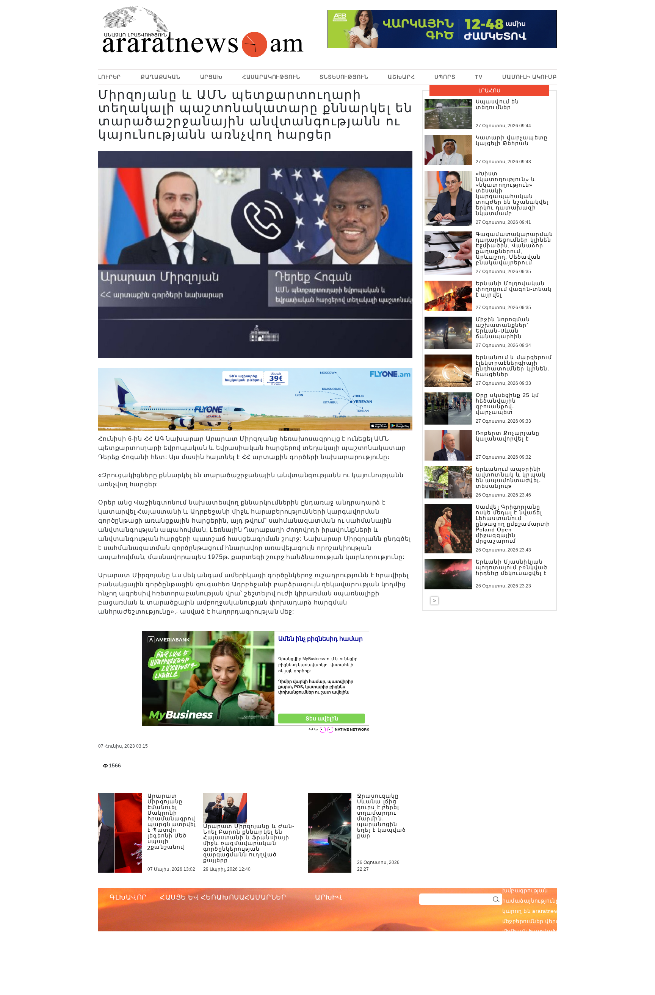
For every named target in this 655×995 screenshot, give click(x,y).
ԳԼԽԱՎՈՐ (128, 897)
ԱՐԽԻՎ (328, 897)
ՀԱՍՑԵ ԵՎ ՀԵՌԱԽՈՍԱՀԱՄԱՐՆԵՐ (223, 897)
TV (479, 77)
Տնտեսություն (344, 77)
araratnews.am (587, 880)
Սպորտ (444, 77)
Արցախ (211, 77)
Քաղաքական (160, 77)
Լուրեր (109, 77)
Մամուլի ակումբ (529, 77)
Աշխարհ (401, 77)
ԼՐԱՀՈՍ (489, 90)
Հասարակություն (271, 77)
